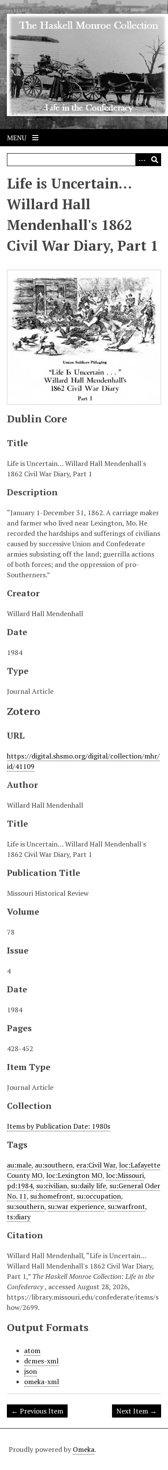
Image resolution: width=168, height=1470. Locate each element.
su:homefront (51, 1196)
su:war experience (76, 1206)
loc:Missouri (125, 1175)
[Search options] (141, 159)
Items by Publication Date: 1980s (58, 1126)
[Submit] (154, 159)
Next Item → (136, 1411)
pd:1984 (20, 1185)
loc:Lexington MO (74, 1175)
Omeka (83, 1449)
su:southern (25, 1206)
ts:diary (19, 1216)
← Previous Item (37, 1411)
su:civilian (51, 1185)
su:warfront (126, 1206)
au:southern (54, 1165)
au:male (19, 1165)
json (30, 1371)
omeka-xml (41, 1381)
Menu (17, 137)
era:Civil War (95, 1165)
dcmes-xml (41, 1361)
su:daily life (88, 1185)
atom (32, 1350)
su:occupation (99, 1196)
